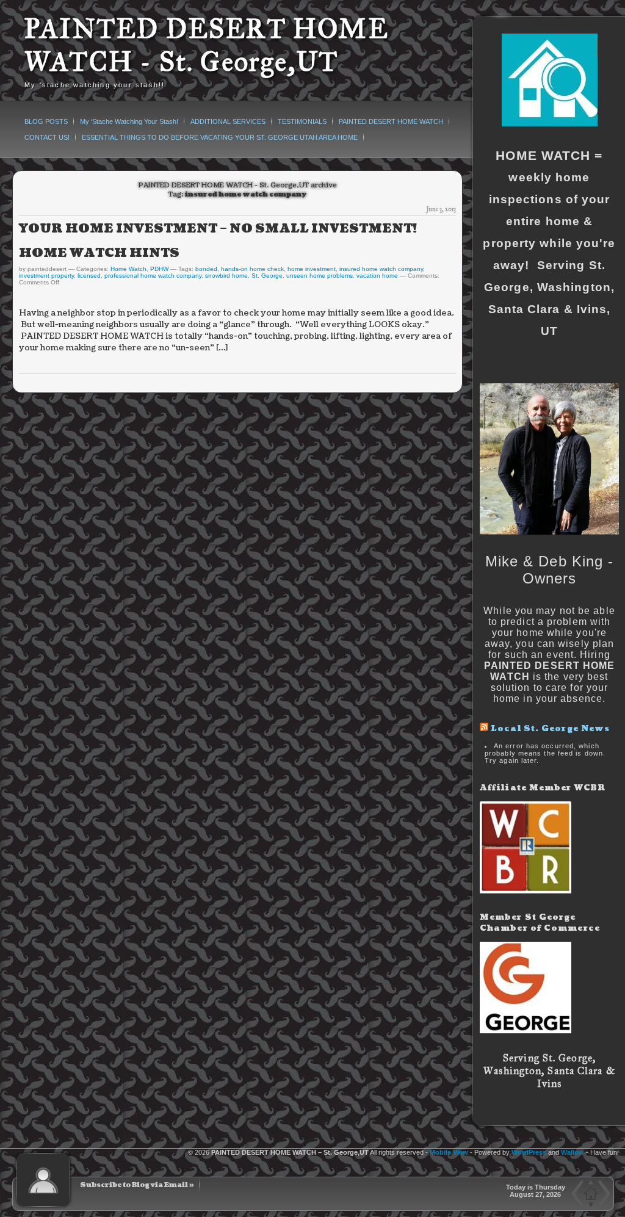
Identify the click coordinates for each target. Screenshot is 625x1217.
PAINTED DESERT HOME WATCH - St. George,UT (206, 45)
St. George (267, 275)
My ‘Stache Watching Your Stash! (129, 121)
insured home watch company (381, 268)
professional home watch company (152, 275)
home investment (311, 268)
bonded (206, 268)
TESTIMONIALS (302, 121)
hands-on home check (252, 268)
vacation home (377, 275)
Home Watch (128, 268)
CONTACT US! (47, 137)
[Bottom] (590, 1204)
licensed (89, 275)
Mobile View (449, 1152)
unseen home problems (319, 275)
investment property (46, 275)
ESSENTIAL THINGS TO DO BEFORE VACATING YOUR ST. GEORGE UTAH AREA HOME (220, 137)
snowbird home (226, 275)
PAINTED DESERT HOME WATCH (391, 121)
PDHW (159, 268)
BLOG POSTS (46, 121)
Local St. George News (550, 728)
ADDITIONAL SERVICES (228, 121)
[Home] (589, 1193)
